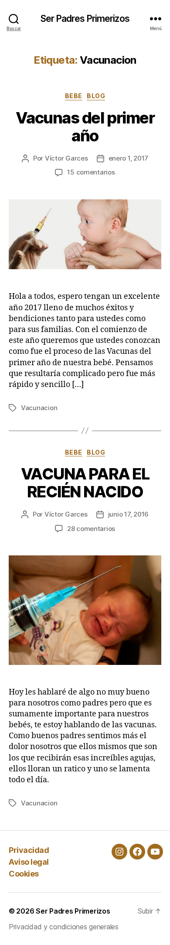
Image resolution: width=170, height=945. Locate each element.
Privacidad (29, 850)
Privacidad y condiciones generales (64, 926)
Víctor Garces (66, 158)
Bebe (73, 95)
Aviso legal (29, 861)
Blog (96, 95)
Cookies (24, 873)
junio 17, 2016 (128, 514)
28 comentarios (91, 528)
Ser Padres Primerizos (85, 18)
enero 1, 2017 (129, 158)
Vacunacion (39, 408)
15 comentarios (91, 172)
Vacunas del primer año (85, 126)
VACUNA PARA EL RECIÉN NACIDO (85, 482)
